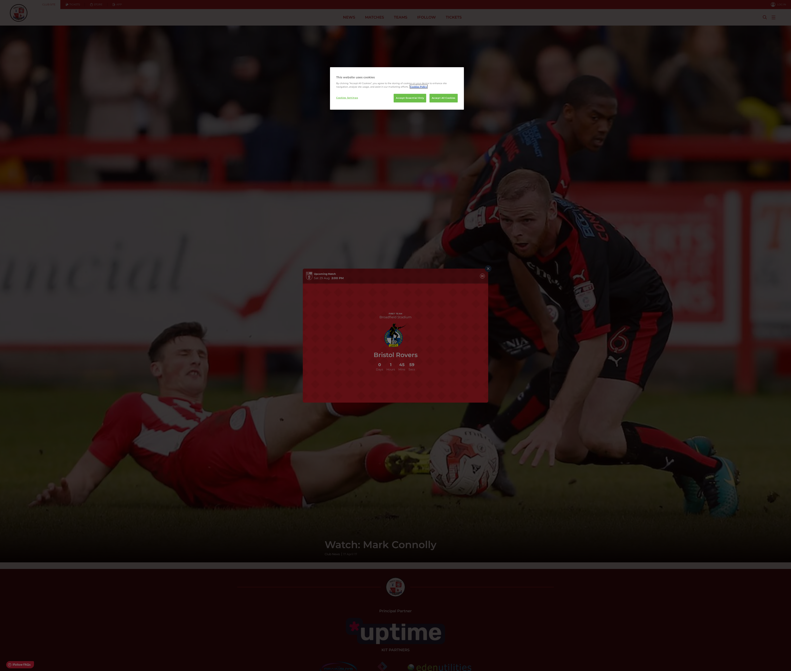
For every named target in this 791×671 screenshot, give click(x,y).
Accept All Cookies (443, 97)
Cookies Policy (418, 86)
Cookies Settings (347, 97)
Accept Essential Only (410, 97)
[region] (397, 88)
